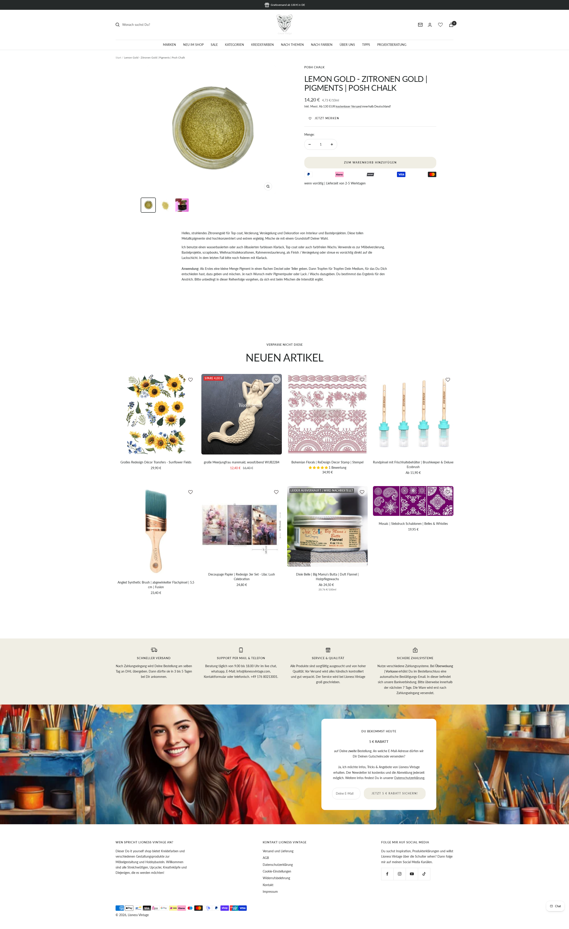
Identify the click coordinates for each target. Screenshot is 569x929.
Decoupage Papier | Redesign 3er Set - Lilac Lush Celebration (241, 576)
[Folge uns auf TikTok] (424, 874)
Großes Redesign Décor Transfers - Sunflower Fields (155, 462)
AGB (266, 858)
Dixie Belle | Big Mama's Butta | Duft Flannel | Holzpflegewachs (327, 576)
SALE (214, 44)
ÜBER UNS (347, 44)
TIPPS (366, 44)
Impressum (270, 891)
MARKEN (169, 44)
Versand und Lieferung (278, 851)
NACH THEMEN (292, 44)
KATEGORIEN (234, 44)
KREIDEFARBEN (262, 44)
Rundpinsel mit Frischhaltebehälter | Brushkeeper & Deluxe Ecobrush (413, 464)
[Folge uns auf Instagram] (399, 874)
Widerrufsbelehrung (276, 878)
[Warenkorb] (451, 25)
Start (118, 57)
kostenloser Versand (348, 106)
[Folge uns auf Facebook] (387, 874)
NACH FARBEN (322, 44)
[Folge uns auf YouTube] (412, 874)
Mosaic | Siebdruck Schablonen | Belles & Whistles (413, 523)
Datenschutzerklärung (409, 778)
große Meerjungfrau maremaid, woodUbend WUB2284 (241, 462)
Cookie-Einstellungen (277, 871)
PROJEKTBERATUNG (391, 44)
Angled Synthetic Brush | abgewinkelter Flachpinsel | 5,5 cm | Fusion (156, 584)
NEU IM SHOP (193, 44)
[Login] (430, 25)
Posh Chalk (314, 67)
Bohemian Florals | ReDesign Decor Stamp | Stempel (327, 462)
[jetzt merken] (190, 379)
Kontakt (268, 885)
